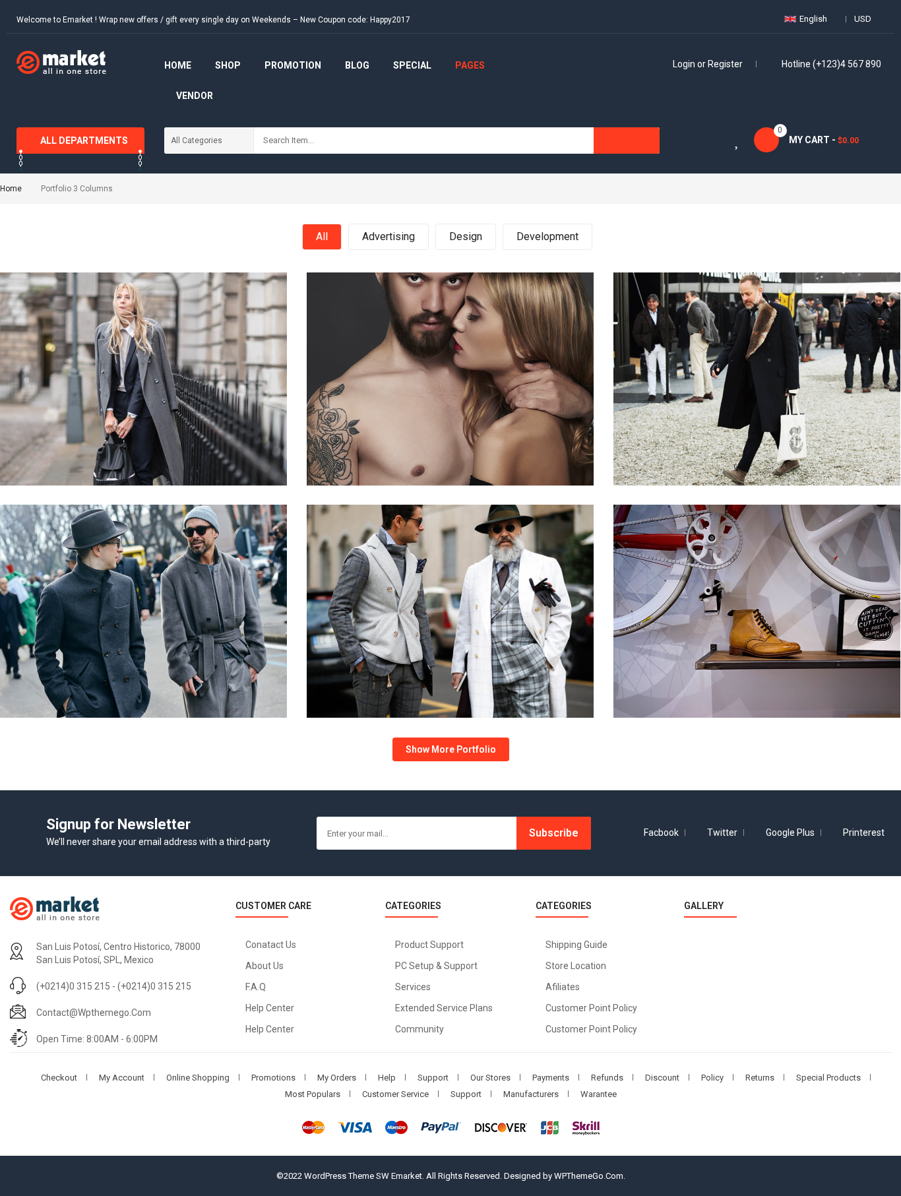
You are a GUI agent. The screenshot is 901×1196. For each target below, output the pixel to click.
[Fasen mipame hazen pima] (61, 617)
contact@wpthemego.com (93, 1012)
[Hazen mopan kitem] (61, 385)
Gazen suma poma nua (450, 292)
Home (11, 188)
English (813, 19)
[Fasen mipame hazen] (368, 617)
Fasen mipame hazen (450, 525)
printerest (864, 832)
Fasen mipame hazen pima (144, 525)
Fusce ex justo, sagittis (757, 292)
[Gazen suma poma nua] (368, 385)
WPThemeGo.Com (588, 1176)
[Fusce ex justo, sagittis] (675, 385)
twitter (722, 832)
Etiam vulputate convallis (757, 525)
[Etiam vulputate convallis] (675, 617)
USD (862, 19)
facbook (661, 832)
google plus (790, 832)
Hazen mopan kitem (143, 292)
